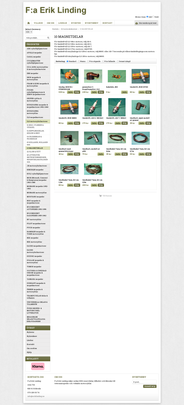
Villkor (38, 23)
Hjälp (29, 352)
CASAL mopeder (34, 57)
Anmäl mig (149, 386)
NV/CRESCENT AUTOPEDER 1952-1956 (36, 208)
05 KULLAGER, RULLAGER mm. (37, 143)
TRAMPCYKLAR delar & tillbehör (37, 297)
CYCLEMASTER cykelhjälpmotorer (35, 62)
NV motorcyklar (34, 219)
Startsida (55, 29)
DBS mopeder (32, 73)
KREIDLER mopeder (35, 170)
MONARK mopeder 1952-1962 (37, 187)
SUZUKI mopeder (34, 256)
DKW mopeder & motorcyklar (34, 78)
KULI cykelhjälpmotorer (37, 174)
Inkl (150, 17)
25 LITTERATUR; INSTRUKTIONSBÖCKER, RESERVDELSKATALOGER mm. (37, 158)
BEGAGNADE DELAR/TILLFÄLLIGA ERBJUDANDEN (36, 319)
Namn (82, 61)
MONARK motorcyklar (37, 193)
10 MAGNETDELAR (35, 148)
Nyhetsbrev (91, 23)
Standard (72, 61)
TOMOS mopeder (34, 266)
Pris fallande (109, 61)
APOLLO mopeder (34, 53)
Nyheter (76, 23)
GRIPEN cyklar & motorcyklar (34, 99)
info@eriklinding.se (35, 396)
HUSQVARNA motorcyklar (33, 112)
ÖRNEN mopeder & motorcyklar (35, 290)
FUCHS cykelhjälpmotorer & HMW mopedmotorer (36, 92)
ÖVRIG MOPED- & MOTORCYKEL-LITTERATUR (34, 310)
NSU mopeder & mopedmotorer (33, 202)
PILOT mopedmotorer (36, 223)
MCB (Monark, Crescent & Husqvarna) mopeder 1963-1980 (37, 180)
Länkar (62, 23)
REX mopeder (32, 238)
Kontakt (107, 23)
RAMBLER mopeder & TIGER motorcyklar (36, 233)
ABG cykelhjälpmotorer (37, 49)
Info (70, 92)
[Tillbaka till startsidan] (28, 23)
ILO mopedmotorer (35, 117)
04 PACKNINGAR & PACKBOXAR (34, 137)
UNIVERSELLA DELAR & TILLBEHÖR (37, 303)
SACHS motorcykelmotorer (35, 251)
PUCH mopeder (33, 227)
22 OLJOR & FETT (34, 151)
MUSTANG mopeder (35, 197)
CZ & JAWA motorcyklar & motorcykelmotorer (37, 68)
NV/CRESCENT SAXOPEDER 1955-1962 (36, 214)
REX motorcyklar (34, 242)
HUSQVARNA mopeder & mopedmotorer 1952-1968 (37, 106)
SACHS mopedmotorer (36, 246)
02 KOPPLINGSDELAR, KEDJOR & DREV (35, 132)
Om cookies (32, 348)
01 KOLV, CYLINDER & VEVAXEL (35, 126)
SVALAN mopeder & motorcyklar (35, 261)
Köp (77, 92)
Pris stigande (94, 61)
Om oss (50, 23)
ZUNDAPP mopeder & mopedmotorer (36, 284)
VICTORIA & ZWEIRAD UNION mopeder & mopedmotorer (36, 273)
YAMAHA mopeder (35, 279)
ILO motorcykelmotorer (37, 121)
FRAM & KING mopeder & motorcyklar (38, 84)
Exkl (157, 17)
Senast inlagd (124, 61)
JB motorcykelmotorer (37, 166)
